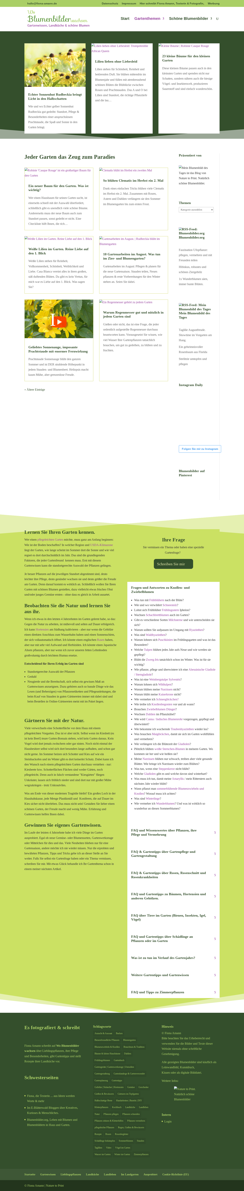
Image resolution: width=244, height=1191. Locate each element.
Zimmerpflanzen (141, 1154)
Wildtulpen (164, 684)
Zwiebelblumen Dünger (160, 709)
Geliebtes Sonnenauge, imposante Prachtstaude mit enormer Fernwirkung (58, 349)
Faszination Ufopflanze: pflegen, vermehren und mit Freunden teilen (195, 255)
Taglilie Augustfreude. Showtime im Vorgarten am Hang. (195, 335)
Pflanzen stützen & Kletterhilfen (109, 1120)
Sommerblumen (126, 1140)
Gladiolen (184, 744)
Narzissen (167, 689)
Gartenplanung (101, 1080)
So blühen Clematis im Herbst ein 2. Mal (133, 180)
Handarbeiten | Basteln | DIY (129, 1100)
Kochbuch (116, 1107)
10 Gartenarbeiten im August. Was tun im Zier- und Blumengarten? (131, 256)
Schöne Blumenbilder (188, 19)
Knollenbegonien (162, 704)
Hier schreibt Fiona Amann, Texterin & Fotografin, (172, 3)
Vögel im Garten (122, 1147)
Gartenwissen (48, 1174)
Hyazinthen (196, 629)
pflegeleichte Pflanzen (104, 1127)
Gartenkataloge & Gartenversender (129, 1073)
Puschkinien (165, 639)
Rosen (108, 1134)
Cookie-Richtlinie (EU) (175, 1174)
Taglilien (98, 1147)
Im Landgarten (130, 1174)
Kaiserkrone (166, 694)
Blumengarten (129, 1040)
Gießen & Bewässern (104, 1094)
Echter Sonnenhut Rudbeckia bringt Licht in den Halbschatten (55, 97)
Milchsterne (176, 620)
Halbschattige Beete (103, 1100)
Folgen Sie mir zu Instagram (200, 448)
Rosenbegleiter (121, 1134)
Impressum (129, 3)
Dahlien (150, 714)
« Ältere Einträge (34, 389)
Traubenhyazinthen (182, 729)
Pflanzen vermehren (136, 1120)
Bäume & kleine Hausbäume (107, 1053)
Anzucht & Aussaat (103, 1033)
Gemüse (131, 1087)
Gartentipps (117, 1080)
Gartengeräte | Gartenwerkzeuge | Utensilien (114, 1067)
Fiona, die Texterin (38, 1095)
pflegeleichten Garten (50, 539)
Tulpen (148, 649)
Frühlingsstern (170, 610)
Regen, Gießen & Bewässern (131, 1127)
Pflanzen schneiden (131, 1114)
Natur (97, 1114)
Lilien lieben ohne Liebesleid (116, 61)
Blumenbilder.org (192, 237)
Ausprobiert (150, 1174)
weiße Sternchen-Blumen (169, 749)
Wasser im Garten (103, 1154)
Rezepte (98, 1134)
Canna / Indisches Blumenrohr (164, 719)
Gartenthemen (147, 19)
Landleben (143, 1107)
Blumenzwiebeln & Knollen (107, 1047)
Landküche (130, 1107)
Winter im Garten (122, 1154)
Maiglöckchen (160, 734)
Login (168, 1121)
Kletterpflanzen (101, 1107)
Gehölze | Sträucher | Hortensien (109, 1087)
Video (108, 1147)
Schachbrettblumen (157, 615)
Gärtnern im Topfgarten (128, 1094)
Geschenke (143, 1087)
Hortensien (42, 629)
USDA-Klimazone (101, 545)
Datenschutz (110, 3)
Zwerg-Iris (152, 659)
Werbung (214, 3)
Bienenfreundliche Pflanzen (107, 1040)
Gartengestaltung (102, 1073)
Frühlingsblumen (102, 1060)
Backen (119, 1033)
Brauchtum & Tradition (134, 1047)
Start (125, 19)
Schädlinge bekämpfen (105, 1140)
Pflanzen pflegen (111, 1114)
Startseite (29, 1174)
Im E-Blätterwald (37, 1107)
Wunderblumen (165, 803)
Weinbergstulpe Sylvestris (164, 679)
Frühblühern (156, 600)
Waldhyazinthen (155, 634)
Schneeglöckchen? (167, 699)
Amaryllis (178, 778)
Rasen (100, 639)
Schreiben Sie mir (171, 564)
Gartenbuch (119, 1060)
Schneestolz (170, 605)
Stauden (140, 1140)
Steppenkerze (167, 768)
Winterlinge (153, 798)
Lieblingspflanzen (71, 1174)
